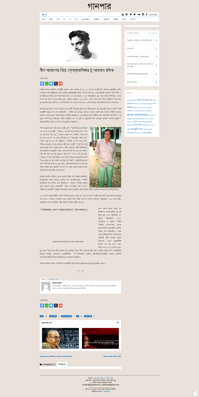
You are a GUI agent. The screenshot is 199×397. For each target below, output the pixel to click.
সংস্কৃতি (135, 129)
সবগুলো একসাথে (152, 33)
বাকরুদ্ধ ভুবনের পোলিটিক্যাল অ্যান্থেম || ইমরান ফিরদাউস (56, 356)
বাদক (76, 19)
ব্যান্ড (144, 122)
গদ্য (70, 19)
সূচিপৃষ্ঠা (51, 19)
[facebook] (146, 14)
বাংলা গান (147, 119)
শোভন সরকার (109, 378)
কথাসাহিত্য (143, 104)
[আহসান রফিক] (45, 290)
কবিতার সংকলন (143, 108)
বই (139, 119)
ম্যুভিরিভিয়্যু (106, 19)
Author (43, 279)
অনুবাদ (128, 100)
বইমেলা (142, 119)
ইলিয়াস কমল (152, 100)
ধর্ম (154, 115)
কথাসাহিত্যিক (149, 104)
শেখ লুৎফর (152, 125)
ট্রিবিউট (145, 115)
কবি (154, 103)
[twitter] (134, 14)
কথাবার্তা (124, 19)
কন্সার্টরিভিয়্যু (96, 19)
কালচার (149, 108)
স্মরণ (144, 132)
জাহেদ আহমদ (134, 115)
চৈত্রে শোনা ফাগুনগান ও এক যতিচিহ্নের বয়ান (58, 345)
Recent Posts (54, 279)
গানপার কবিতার (138, 111)
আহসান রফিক (57, 283)
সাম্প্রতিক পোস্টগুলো (133, 33)
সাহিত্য (129, 132)
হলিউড (149, 132)
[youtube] (123, 14)
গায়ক (58, 19)
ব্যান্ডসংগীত (149, 122)
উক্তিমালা (130, 103)
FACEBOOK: (62, 364)
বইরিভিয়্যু (115, 19)
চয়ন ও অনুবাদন (146, 111)
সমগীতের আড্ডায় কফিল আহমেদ (112, 356)
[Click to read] (60, 338)
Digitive (107, 391)
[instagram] (143, 14)
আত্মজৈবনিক (133, 100)
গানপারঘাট (132, 19)
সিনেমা (134, 132)
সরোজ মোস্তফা (147, 129)
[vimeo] (130, 14)
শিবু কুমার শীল (146, 125)
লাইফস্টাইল (138, 125)
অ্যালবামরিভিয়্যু (85, 19)
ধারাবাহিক (129, 119)
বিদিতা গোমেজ (138, 122)
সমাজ (141, 129)
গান (64, 19)
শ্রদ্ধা (129, 129)
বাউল (132, 122)
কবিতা (129, 107)
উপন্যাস (136, 104)
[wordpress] (126, 14)
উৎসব (139, 104)
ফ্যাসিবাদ (135, 119)
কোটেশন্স (129, 111)
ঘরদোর (43, 19)
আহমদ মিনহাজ (142, 99)
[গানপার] (99, 9)
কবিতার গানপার (136, 108)
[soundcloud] (138, 14)
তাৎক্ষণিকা (151, 115)
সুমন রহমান (140, 133)
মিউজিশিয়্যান (130, 125)
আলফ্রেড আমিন (98, 378)
